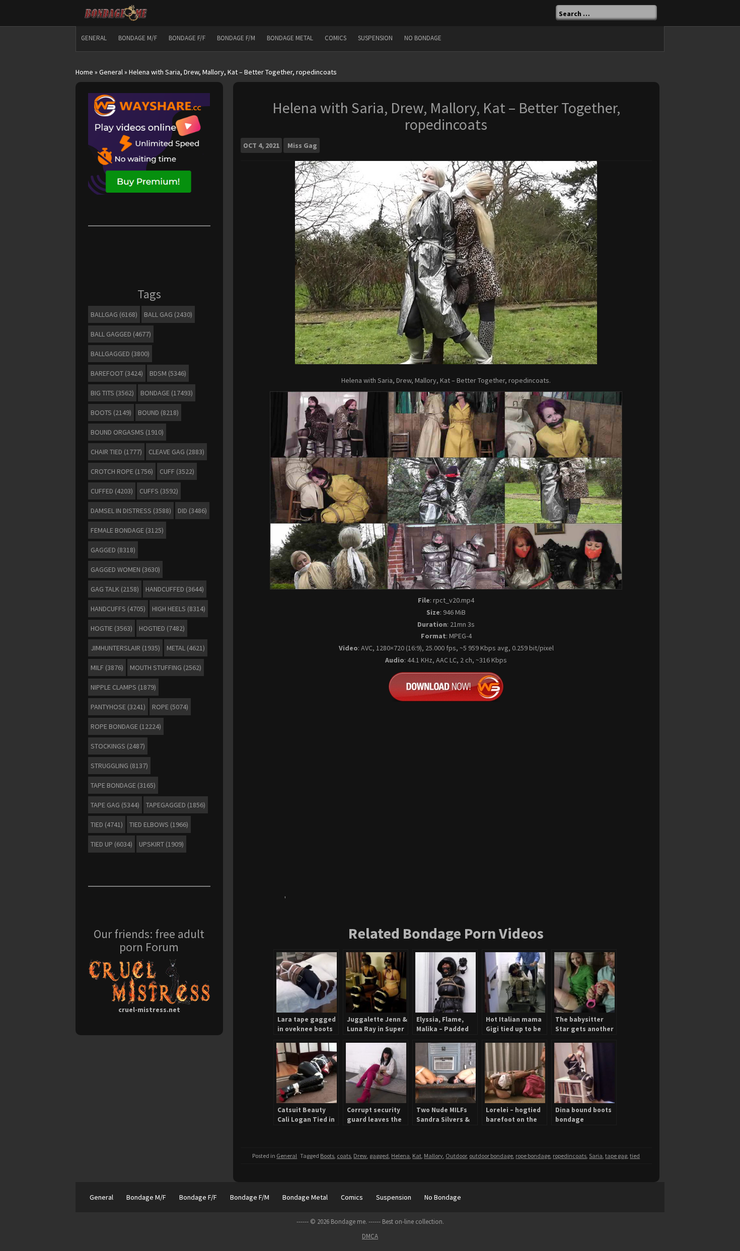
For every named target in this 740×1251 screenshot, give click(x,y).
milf (107, 667)
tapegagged (175, 804)
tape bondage (123, 785)
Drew (360, 1155)
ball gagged (121, 334)
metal (186, 647)
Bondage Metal (290, 38)
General (94, 38)
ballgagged (120, 353)
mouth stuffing (165, 667)
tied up (111, 844)
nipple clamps (123, 687)
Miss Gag (302, 145)
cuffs (158, 490)
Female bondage (127, 530)
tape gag (616, 1155)
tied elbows (158, 824)
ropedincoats (569, 1155)
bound (158, 412)
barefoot (117, 373)
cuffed (112, 490)
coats (344, 1155)
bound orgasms (127, 432)
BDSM (168, 373)
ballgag (114, 314)
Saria (596, 1155)
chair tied (116, 451)
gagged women (125, 569)
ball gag (168, 314)
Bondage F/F (187, 38)
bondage (166, 392)
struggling (119, 765)
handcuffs (118, 608)
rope (170, 706)
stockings (118, 745)
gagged (379, 1155)
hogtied (162, 628)
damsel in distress (131, 510)
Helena (400, 1155)
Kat (416, 1155)
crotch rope (122, 471)
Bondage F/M (236, 38)
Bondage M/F (137, 38)
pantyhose (118, 706)
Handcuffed (174, 589)
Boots (327, 1155)
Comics (335, 38)
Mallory (433, 1155)
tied (635, 1155)
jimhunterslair (125, 647)
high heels (178, 608)
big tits (112, 392)
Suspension (375, 38)
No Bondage (422, 38)
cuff (177, 471)
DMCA (370, 1236)
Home (84, 71)
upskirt (161, 844)
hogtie (111, 628)
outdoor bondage (491, 1155)
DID (192, 510)
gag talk (115, 589)
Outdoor (456, 1155)
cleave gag (176, 451)
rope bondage (532, 1155)
